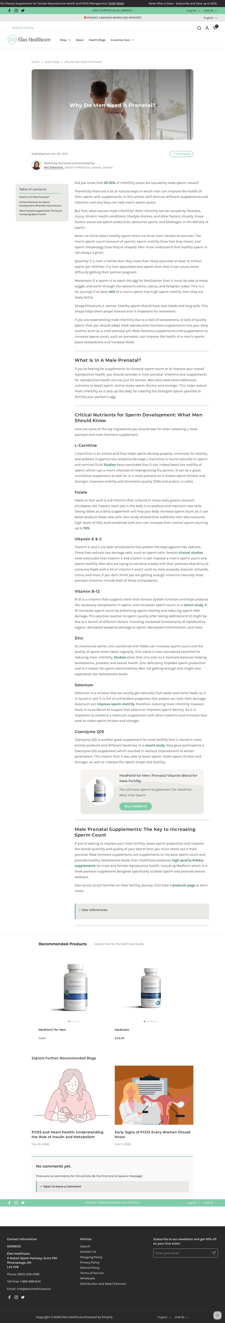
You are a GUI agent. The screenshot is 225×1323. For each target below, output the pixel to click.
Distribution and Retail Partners (103, 1284)
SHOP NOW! (87, 3)
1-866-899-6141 (30, 1281)
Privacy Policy (89, 1262)
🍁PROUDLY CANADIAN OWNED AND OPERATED (112, 17)
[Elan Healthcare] (29, 43)
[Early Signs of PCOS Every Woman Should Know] (154, 1095)
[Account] (207, 28)
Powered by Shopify (98, 1317)
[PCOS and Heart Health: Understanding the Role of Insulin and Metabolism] (71, 1095)
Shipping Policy (91, 1257)
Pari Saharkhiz (53, 167)
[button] (199, 28)
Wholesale (87, 1278)
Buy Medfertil (136, 806)
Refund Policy (89, 1268)
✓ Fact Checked (181, 153)
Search (85, 1246)
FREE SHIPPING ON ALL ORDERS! (113, 10)
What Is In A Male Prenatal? (34, 196)
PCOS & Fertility (26, 27)
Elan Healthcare (73, 1317)
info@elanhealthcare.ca (34, 1289)
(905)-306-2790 (28, 1274)
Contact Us (88, 1252)
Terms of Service (92, 1273)
